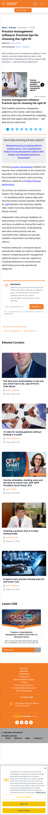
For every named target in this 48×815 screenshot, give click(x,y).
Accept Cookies (24, 810)
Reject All (24, 804)
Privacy (24, 682)
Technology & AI (30, 331)
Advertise (24, 671)
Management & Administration (15, 326)
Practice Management (12, 331)
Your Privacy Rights (24, 690)
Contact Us (24, 676)
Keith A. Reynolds (13, 390)
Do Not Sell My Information (24, 688)
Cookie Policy (41, 792)
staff (7, 204)
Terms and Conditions (24, 685)
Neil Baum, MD (12, 537)
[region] (24, 790)
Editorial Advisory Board (24, 679)
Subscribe (35, 306)
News (28, 738)
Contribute (24, 674)
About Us (24, 668)
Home (8, 738)
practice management (22, 166)
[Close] (45, 768)
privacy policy (8, 314)
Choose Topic (21, 10)
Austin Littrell (11, 489)
